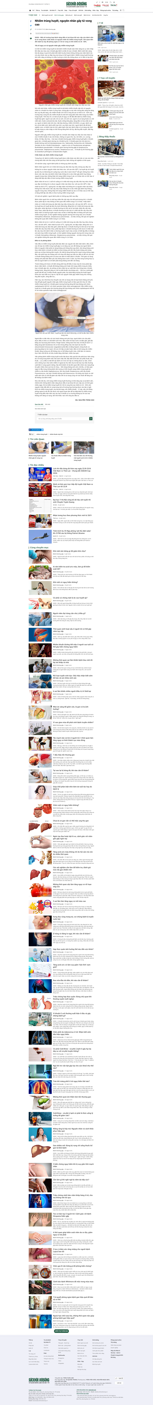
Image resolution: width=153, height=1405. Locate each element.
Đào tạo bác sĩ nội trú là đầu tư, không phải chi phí (111, 157)
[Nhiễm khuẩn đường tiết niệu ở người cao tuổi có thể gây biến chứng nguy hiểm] (40, 650)
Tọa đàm (46, 1345)
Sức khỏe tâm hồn (97, 15)
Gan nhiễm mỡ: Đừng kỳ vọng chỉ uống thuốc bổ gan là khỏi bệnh (72, 1146)
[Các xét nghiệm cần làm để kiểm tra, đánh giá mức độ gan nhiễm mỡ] (40, 873)
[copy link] (31, 29)
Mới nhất (47, 404)
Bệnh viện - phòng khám (64, 1345)
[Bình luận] (31, 38)
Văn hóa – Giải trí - (58, 476)
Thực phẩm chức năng (98, 1353)
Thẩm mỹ (79, 1367)
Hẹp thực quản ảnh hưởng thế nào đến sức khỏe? (73, 949)
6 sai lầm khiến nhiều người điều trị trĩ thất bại (72, 691)
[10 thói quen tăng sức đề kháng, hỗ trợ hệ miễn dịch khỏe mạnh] (103, 113)
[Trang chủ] (30, 10)
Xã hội (30, 1343)
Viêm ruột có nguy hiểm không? (66, 805)
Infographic (61, 1363)
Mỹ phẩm (79, 1364)
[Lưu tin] (31, 33)
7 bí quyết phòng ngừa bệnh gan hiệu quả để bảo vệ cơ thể (73, 1298)
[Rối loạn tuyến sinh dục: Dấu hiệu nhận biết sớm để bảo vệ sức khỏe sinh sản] (40, 681)
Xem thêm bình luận (40, 409)
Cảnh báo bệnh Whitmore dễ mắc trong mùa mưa (73, 1282)
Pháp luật (31, 1345)
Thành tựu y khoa (33, 1356)
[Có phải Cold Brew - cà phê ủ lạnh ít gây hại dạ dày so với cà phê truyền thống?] (40, 1054)
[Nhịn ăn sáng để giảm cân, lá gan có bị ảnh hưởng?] (40, 712)
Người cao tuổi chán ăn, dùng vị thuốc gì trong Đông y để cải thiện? (110, 99)
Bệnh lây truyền (96, 1364)
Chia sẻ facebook (36, 429)
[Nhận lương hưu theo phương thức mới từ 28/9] (40, 521)
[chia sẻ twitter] (31, 26)
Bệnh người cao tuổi (47, 15)
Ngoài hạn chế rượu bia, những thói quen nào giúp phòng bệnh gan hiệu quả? (73, 1317)
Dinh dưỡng (88, 10)
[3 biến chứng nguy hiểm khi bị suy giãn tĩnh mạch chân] (40, 1170)
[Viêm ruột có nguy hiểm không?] (40, 811)
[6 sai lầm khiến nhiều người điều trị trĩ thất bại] (40, 697)
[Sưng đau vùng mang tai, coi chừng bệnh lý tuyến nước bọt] (40, 922)
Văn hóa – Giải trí (115, 1353)
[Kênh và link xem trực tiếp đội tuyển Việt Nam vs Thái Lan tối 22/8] (40, 490)
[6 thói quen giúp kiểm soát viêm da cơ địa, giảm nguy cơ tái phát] (40, 1238)
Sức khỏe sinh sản (97, 1361)
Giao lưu (46, 1347)
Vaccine (46, 1364)
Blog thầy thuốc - (102, 161)
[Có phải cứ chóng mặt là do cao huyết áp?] (40, 603)
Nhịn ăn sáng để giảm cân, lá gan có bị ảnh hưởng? (70, 708)
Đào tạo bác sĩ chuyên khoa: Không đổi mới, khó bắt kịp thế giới (116, 183)
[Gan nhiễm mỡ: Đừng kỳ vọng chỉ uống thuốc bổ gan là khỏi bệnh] (40, 1151)
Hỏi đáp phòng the (97, 1359)
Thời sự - (56, 518)
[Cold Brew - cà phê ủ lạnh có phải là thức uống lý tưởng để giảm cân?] (40, 1119)
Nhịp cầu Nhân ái (115, 1350)
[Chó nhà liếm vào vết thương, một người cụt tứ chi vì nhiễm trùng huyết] (84, 447)
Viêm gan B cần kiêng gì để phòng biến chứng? (72, 1266)
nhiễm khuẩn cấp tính (56, 434)
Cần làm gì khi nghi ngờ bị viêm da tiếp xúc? (71, 1180)
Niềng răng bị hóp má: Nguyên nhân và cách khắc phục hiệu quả (73, 1130)
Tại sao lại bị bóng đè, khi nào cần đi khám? (71, 770)
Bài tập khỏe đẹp (81, 1369)
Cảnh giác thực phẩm (97, 1350)
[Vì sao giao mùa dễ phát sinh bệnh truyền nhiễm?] (40, 728)
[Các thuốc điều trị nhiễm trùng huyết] (61, 447)
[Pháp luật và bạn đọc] (105, 6)
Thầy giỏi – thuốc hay (63, 1343)
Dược (65, 10)
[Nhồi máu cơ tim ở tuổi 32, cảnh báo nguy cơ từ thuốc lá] (111, 33)
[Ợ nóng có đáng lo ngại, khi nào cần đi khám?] (40, 939)
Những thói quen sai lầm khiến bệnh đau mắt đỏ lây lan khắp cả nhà (73, 661)
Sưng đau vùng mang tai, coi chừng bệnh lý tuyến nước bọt (73, 918)
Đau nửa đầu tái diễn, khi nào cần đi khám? (70, 980)
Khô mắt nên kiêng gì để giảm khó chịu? (69, 551)
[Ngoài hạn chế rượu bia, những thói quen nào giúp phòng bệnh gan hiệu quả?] (40, 1321)
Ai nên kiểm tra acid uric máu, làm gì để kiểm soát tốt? (71, 568)
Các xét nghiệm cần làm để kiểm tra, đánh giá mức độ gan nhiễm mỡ (72, 868)
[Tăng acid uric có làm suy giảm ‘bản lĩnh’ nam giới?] (40, 970)
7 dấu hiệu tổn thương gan (64, 755)
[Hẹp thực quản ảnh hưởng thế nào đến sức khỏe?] (40, 955)
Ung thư (106, 15)
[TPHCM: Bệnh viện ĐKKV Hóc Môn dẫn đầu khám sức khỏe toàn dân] (103, 58)
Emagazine (61, 1358)
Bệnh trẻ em (87, 15)
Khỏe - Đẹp (96, 10)
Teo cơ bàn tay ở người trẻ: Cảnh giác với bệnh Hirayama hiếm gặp (72, 1215)
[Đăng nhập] (114, 2)
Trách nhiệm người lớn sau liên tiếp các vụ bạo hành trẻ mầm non (116, 171)
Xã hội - (55, 505)
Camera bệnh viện (33, 1364)
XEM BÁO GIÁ (92, 1390)
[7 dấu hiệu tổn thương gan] (40, 760)
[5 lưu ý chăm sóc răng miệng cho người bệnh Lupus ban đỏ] (40, 1255)
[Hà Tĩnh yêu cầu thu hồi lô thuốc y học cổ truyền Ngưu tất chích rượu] (103, 68)
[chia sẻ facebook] (31, 21)
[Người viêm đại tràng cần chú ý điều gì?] (40, 619)
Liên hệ (119, 1383)
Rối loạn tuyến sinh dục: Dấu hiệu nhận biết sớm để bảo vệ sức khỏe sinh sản (73, 677)
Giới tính (80, 10)
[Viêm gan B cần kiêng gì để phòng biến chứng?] (40, 1272)
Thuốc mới (46, 1361)
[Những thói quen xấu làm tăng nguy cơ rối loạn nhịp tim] (40, 890)
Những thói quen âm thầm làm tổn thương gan (72, 1097)
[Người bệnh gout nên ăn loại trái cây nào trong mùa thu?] (103, 125)
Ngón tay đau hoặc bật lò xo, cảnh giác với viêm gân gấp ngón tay (72, 837)
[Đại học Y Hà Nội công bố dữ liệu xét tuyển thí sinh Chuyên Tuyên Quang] (40, 505)
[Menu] (120, 10)
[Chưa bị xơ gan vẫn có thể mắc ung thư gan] (40, 826)
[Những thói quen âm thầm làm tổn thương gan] (40, 1103)
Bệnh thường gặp (59, 15)
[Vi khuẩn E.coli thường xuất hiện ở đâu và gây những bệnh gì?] (40, 1019)
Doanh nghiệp (114, 1347)
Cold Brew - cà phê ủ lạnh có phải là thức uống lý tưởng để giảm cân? (73, 1114)
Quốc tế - (56, 536)
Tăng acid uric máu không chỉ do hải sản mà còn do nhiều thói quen (73, 853)
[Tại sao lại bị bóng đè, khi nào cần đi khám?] (40, 776)
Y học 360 (60, 10)
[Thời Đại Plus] (114, 6)
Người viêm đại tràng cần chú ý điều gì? (69, 613)
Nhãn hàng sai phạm (116, 1345)
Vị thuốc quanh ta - (103, 102)
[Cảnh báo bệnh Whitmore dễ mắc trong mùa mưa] (40, 1287)
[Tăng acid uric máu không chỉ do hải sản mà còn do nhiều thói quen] (40, 858)
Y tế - (99, 47)
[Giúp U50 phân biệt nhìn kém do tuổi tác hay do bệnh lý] (40, 792)
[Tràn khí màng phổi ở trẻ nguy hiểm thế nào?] (40, 1087)
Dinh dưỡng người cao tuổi (99, 1345)
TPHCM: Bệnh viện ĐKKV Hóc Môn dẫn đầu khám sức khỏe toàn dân (116, 57)
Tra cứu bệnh (44, 10)
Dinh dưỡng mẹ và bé (98, 1343)
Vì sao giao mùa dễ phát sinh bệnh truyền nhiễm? (73, 722)
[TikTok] (97, 2)
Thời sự (38, 10)
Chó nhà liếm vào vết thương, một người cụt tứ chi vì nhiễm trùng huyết (83, 458)
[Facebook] (99, 2)
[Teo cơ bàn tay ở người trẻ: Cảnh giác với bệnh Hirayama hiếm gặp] (40, 1219)
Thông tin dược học (49, 1358)
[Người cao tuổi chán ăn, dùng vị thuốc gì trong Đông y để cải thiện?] (111, 89)
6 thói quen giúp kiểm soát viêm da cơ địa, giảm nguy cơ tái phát (72, 1233)
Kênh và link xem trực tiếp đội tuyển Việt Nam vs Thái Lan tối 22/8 (73, 485)
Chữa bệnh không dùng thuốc (64, 1351)
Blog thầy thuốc (107, 136)
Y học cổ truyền (73, 10)
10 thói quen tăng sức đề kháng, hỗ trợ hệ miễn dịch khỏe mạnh (116, 112)
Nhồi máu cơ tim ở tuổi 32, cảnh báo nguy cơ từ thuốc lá (111, 44)
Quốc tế (31, 1348)
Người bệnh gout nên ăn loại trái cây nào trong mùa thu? (116, 124)
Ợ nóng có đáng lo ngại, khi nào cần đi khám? (71, 934)
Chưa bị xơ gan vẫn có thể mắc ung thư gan (71, 821)
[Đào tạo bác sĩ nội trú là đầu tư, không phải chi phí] (111, 147)
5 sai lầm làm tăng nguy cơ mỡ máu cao (69, 901)
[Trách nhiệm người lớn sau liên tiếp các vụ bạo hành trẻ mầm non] (103, 172)
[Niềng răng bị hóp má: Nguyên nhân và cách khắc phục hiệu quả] (40, 1134)
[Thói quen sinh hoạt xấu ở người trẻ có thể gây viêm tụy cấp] (40, 635)
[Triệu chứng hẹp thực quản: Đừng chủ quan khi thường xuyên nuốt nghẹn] (40, 1002)
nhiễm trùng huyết (41, 434)
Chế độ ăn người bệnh (98, 1348)
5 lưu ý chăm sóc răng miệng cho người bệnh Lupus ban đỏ (71, 1250)
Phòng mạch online (105, 10)
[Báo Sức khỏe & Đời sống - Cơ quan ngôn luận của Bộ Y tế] (76, 4)
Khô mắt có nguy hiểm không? (65, 582)
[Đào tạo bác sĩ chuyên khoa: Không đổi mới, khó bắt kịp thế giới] (103, 183)
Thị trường (115, 10)
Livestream (46, 1350)
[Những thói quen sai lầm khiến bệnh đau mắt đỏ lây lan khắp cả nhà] (40, 666)
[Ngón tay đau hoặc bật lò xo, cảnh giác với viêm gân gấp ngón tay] (40, 842)
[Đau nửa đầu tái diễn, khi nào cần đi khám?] (40, 986)
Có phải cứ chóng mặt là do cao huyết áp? (70, 598)
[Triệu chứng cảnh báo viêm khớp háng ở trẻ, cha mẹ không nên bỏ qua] (40, 1201)
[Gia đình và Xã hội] (97, 6)
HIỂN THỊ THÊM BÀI (61, 1331)
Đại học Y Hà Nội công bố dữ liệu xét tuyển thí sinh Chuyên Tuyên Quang (72, 501)
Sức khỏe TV (53, 10)
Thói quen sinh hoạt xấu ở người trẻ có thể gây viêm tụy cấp (72, 630)
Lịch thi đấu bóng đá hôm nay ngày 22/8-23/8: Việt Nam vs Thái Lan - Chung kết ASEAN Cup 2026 (72, 470)
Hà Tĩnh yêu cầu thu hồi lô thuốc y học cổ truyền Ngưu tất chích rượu (116, 67)
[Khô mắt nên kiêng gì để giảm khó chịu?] (40, 557)
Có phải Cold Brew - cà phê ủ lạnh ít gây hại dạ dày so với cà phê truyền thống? (72, 1050)
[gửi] (90, 418)
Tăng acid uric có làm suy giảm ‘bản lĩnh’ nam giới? (71, 966)
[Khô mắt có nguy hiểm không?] (40, 588)
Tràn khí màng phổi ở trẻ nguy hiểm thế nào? (71, 1081)
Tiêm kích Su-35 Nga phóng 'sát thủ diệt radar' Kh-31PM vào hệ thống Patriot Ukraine (72, 532)
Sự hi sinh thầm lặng (34, 1361)
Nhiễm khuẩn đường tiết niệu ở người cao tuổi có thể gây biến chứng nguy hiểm (73, 645)
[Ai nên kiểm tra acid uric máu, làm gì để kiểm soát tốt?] (40, 572)
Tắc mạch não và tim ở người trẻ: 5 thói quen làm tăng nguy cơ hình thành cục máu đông (73, 739)
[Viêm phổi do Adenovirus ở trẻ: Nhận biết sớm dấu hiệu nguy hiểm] (40, 1038)
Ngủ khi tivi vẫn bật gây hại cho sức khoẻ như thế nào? (73, 1067)
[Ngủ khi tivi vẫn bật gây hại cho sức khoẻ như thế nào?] (40, 1071)
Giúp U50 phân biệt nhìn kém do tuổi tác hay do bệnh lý (72, 788)
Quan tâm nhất (39, 404)
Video (59, 1360)
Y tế (33, 10)
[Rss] (122, 1379)
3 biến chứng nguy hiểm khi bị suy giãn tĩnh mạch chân (73, 1165)
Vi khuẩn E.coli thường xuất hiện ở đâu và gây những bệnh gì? (71, 1014)
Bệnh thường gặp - (59, 554)
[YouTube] (102, 2)
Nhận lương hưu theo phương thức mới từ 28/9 (72, 515)
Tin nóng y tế (32, 1353)
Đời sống (113, 1357)
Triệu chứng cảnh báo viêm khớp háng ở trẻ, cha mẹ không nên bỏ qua (73, 1196)
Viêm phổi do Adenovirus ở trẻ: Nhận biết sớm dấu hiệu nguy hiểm (72, 1033)
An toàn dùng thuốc (49, 1356)
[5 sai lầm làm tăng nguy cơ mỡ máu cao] (40, 907)
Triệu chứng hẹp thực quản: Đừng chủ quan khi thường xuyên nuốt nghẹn (72, 998)
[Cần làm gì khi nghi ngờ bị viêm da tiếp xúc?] (40, 1185)
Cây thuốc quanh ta (63, 1348)
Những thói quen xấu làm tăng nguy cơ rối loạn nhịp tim (72, 885)
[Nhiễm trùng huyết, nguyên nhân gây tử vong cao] (39, 447)
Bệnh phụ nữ (69, 15)
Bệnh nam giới (78, 15)
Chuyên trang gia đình (117, 1355)
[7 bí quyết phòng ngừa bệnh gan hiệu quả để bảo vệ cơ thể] (40, 1303)
